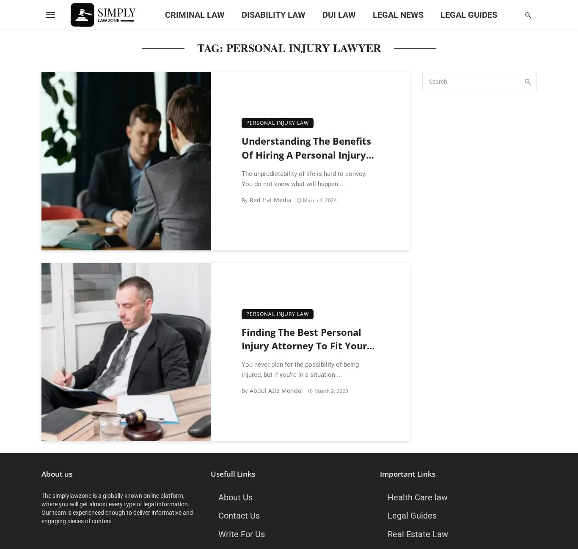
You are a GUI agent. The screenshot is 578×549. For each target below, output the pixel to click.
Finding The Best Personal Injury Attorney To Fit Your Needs (304, 340)
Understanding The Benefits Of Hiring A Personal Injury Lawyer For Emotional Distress (306, 148)
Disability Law (274, 15)
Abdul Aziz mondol (276, 391)
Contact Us (239, 516)
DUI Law (339, 15)
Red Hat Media (271, 200)
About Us (235, 497)
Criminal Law (195, 15)
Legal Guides (468, 15)
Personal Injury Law (277, 122)
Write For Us (241, 534)
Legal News (398, 15)
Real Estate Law (418, 534)
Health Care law (418, 497)
